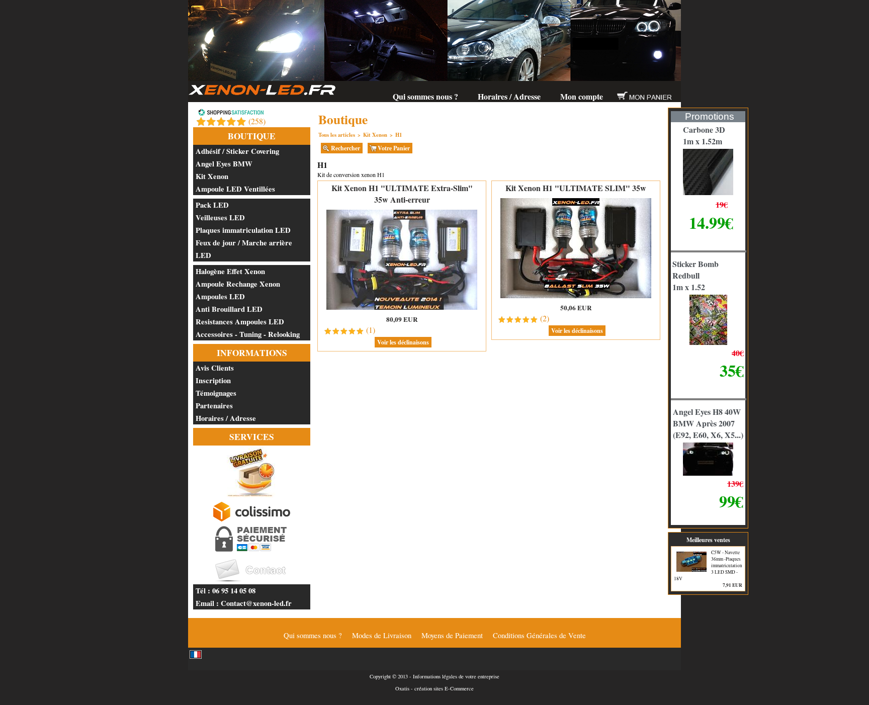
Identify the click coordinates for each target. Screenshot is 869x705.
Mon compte (581, 96)
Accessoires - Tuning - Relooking (248, 334)
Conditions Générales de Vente (539, 635)
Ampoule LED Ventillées (235, 189)
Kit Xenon (212, 176)
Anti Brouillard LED (229, 309)
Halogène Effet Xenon (230, 271)
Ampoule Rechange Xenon (238, 284)
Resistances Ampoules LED (240, 321)
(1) (370, 329)
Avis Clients (215, 368)
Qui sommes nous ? (425, 96)
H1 (398, 135)
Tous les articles (336, 135)
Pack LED (212, 205)
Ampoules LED (220, 296)
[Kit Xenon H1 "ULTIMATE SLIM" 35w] (576, 297)
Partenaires (214, 405)
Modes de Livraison (381, 635)
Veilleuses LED (220, 217)
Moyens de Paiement (452, 635)
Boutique (252, 136)
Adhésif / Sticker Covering (237, 151)
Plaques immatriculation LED (243, 230)
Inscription (213, 380)
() (257, 121)
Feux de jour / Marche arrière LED (244, 248)
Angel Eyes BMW (224, 163)
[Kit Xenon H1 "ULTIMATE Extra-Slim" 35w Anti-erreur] (402, 309)
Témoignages (216, 393)
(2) (544, 318)
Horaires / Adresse (509, 96)
